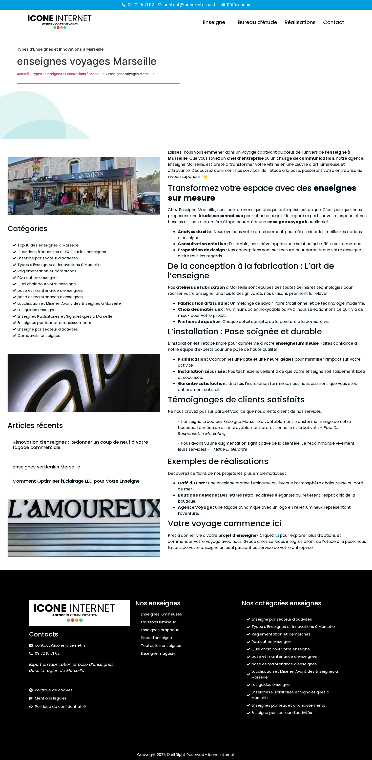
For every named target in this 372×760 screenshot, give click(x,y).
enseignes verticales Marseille (46, 467)
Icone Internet (221, 754)
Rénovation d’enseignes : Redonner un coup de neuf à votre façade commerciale (80, 445)
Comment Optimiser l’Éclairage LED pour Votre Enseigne (76, 481)
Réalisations (300, 22)
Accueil (23, 74)
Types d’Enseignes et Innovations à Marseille (60, 49)
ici (277, 535)
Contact (333, 22)
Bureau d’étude (257, 22)
